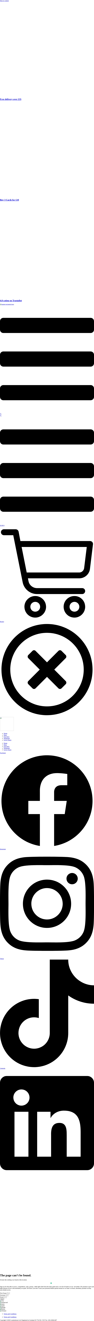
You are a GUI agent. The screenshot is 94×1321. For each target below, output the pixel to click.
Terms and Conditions (10, 1314)
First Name (3, 1293)
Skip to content (4, 1)
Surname (3, 1295)
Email (2, 1297)
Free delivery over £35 (10, 99)
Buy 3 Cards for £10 (9, 200)
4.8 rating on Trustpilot (11, 300)
